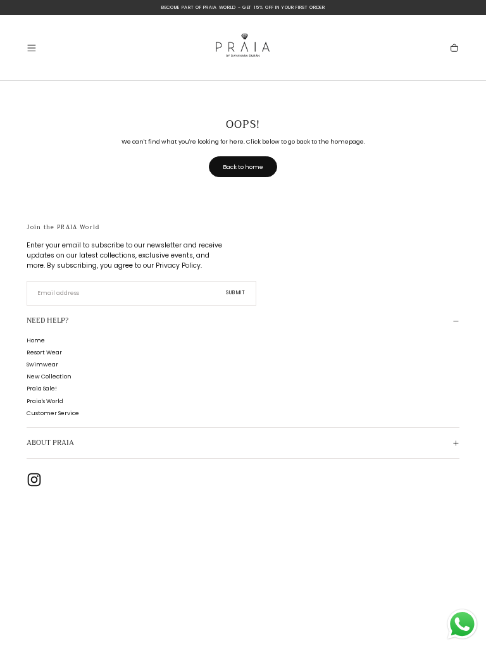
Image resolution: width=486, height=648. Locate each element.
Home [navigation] (36, 340)
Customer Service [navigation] (53, 413)
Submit (236, 292)
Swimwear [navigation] (42, 364)
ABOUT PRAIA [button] (50, 443)
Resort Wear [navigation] (44, 352)
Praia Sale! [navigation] (42, 388)
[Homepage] (243, 47)
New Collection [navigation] (49, 376)
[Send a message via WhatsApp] (462, 624)
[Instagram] (34, 479)
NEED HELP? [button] (47, 321)
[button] (32, 48)
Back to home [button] (243, 167)
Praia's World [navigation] (45, 401)
